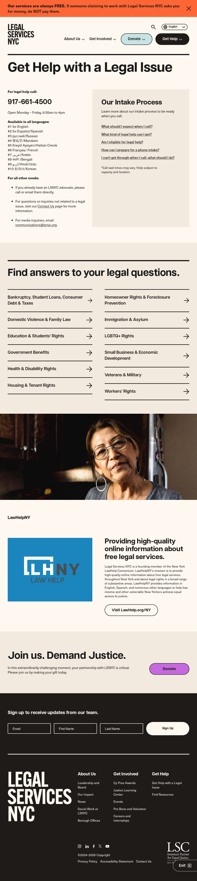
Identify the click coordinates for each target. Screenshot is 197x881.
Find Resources (163, 794)
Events (118, 801)
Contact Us (46, 206)
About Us (87, 774)
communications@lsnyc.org (36, 224)
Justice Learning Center (125, 792)
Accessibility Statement (116, 861)
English (173, 26)
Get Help (160, 774)
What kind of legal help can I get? (126, 134)
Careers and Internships (122, 818)
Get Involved (126, 774)
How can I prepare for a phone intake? (130, 149)
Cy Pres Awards (125, 782)
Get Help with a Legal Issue (167, 784)
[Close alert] (191, 8)
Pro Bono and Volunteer (130, 808)
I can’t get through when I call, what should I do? (137, 157)
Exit (182, 866)
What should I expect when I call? (127, 126)
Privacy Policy (87, 861)
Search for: (154, 27)
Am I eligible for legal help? (122, 142)
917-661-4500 (30, 102)
